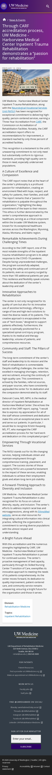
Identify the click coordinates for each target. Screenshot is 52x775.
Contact (46, 766)
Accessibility (25, 766)
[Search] (48, 6)
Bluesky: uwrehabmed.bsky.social (25, 707)
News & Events (17, 20)
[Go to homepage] (4, 20)
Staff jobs (24, 693)
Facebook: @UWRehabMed (24, 718)
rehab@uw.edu (19, 654)
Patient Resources (26, 667)
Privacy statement (6, 767)
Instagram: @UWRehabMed (24, 715)
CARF (38, 121)
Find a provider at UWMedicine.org (24, 671)
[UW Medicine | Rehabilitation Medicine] (18, 6)
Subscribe (26, 746)
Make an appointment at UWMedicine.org (24, 675)
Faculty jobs (24, 689)
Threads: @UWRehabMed (24, 711)
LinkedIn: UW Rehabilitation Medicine (24, 722)
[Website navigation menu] (4, 6)
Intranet (36, 766)
